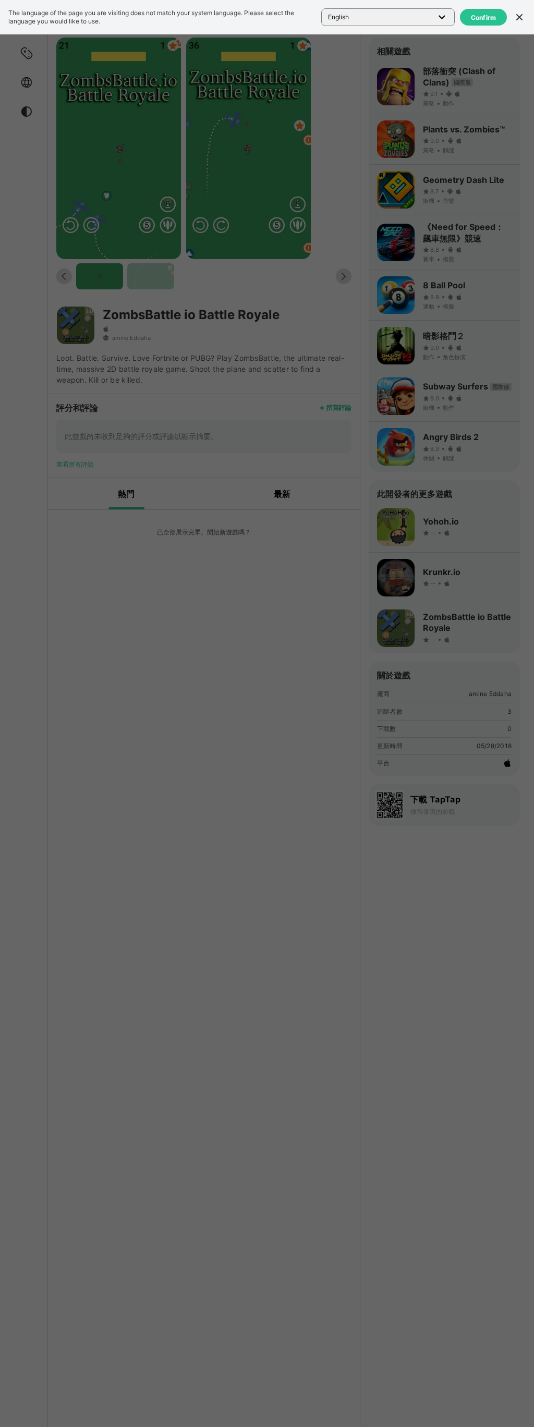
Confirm (483, 17)
